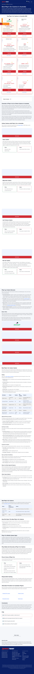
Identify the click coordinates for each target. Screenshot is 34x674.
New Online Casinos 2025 (15, 654)
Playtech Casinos (21, 593)
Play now (9, 33)
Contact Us (23, 658)
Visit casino (17, 216)
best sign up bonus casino (11, 305)
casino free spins (26, 298)
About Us (23, 652)
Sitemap (23, 659)
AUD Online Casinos (15, 652)
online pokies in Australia (9, 376)
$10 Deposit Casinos (5, 654)
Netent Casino (20, 598)
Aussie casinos (20, 125)
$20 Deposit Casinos (5, 657)
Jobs (23, 654)
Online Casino (4, 4)
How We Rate (24, 653)
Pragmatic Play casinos (6, 593)
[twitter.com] (17, 638)
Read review (25, 24)
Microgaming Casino (6, 598)
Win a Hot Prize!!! (6, 23)
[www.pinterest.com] (15, 638)
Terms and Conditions (25, 657)
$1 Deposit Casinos (4, 652)
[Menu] (31, 1)
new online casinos (7, 503)
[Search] (29, 1)
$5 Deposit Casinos (4, 653)
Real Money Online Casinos (16, 653)
